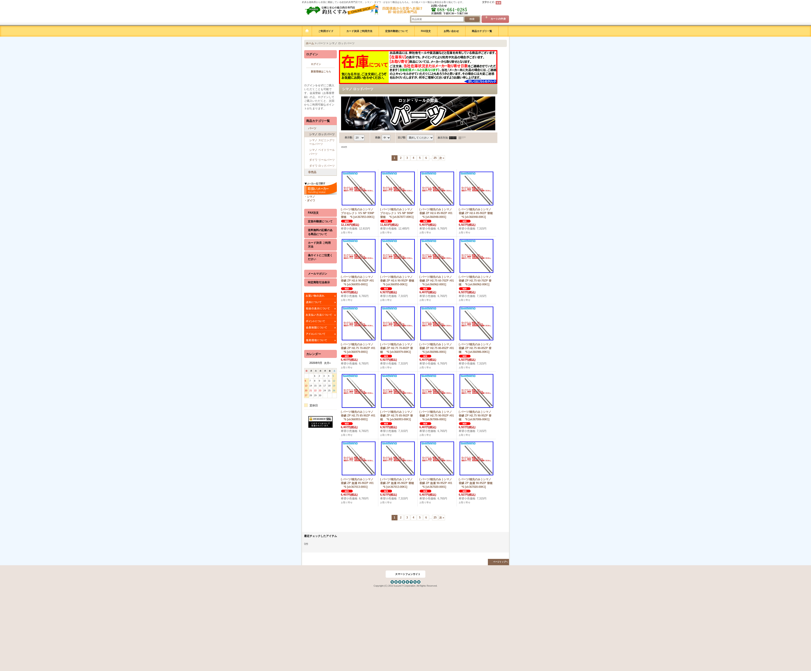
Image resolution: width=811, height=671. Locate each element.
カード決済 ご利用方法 (319, 244)
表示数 (349, 137)
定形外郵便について (320, 221)
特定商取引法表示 (319, 282)
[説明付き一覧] (463, 137)
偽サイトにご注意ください (320, 257)
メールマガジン (317, 273)
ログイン (316, 64)
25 (435, 158)
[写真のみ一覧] (454, 137)
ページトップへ (500, 562)
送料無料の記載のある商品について (320, 231)
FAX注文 (313, 212)
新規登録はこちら (321, 71)
